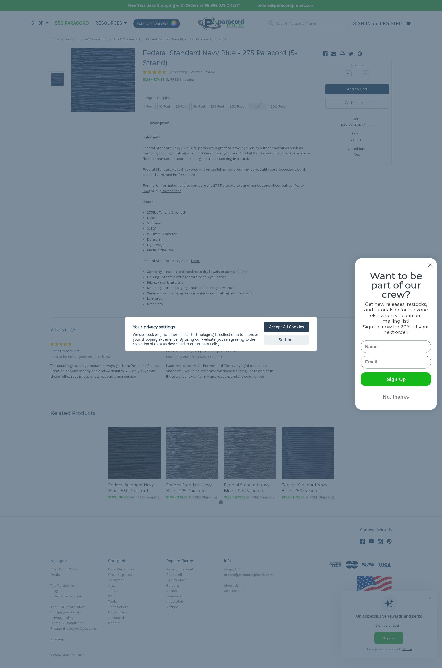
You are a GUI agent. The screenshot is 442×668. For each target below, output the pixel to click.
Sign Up (396, 379)
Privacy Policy (208, 343)
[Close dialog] (430, 264)
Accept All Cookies (286, 327)
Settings (287, 339)
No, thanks (396, 397)
